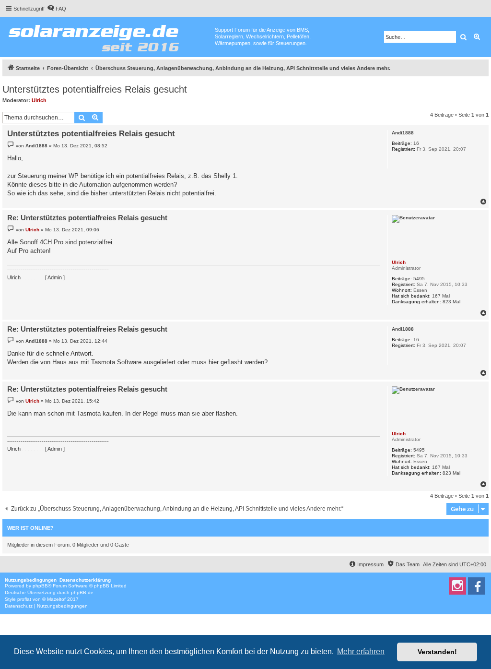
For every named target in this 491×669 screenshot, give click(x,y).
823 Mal (451, 301)
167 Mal (441, 296)
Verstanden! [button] (437, 652)
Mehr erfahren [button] (361, 651)
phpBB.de (82, 592)
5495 (419, 278)
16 (416, 143)
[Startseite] (108, 36)
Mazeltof (56, 599)
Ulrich (39, 100)
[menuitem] (56, 8)
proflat (24, 599)
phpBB (40, 585)
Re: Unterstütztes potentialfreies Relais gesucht (87, 218)
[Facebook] (476, 586)
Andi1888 (403, 132)
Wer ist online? (30, 528)
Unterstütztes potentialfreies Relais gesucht (94, 89)
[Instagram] (457, 586)
